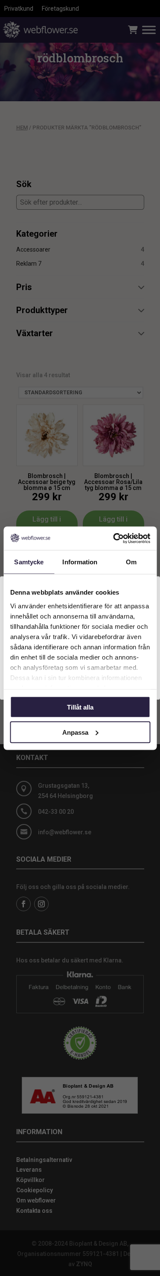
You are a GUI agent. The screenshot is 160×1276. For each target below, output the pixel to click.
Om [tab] (131, 562)
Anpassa (75, 732)
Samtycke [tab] (29, 562)
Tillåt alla (80, 707)
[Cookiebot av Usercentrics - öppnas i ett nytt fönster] (114, 538)
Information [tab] (79, 562)
